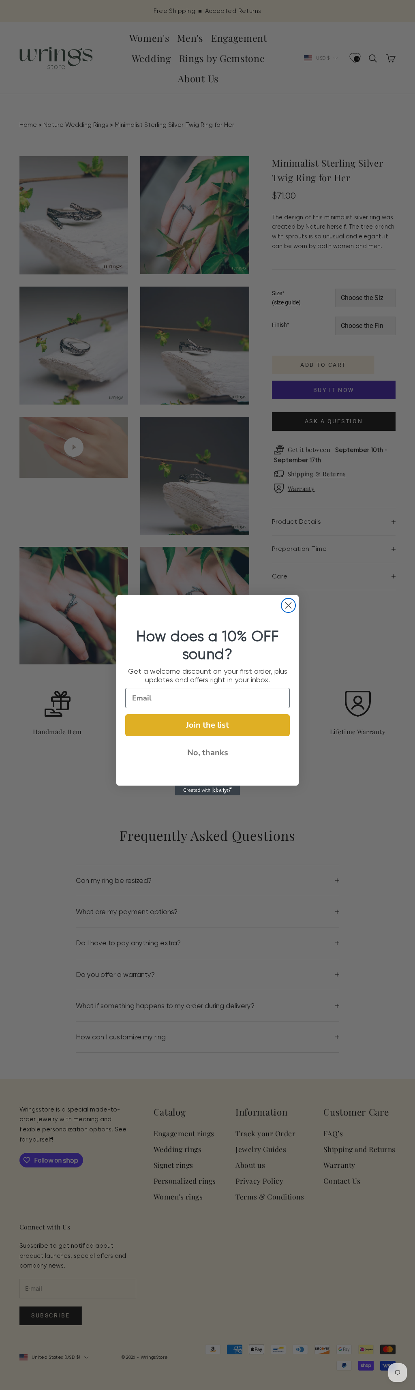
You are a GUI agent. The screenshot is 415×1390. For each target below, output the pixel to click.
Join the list (207, 725)
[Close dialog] (288, 605)
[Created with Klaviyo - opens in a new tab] (207, 790)
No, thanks (207, 752)
